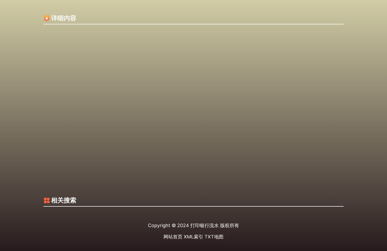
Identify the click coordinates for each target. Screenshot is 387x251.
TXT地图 (214, 236)
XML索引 (193, 236)
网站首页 (172, 236)
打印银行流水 (204, 225)
